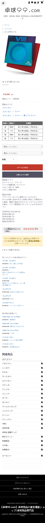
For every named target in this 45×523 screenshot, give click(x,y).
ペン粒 (12, 333)
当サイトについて (22, 477)
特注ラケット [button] (7, 437)
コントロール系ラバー (17, 305)
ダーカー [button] (5, 402)
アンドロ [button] (5, 389)
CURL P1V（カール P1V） (10, 330)
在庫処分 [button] (5, 450)
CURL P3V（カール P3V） (10, 323)
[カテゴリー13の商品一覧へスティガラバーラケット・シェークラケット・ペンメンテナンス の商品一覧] (42, 385)
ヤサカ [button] (4, 372)
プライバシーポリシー (22, 483)
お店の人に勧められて (17, 292)
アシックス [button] (6, 419)
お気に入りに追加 (22, 175)
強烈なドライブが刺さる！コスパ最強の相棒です (13, 284)
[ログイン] (34, 2)
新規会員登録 (34, 241)
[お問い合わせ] (37, 2)
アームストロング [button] (9, 407)
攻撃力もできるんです (17, 326)
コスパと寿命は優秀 (16, 340)
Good (11, 299)
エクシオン (8, 29)
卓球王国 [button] (5, 428)
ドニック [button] (5, 394)
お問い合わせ (22, 494)
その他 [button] (5, 445)
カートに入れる (22, 167)
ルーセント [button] (6, 456)
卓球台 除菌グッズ (9, 432)
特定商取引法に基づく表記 (22, 488)
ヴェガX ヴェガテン (9, 261)
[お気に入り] (31, 2)
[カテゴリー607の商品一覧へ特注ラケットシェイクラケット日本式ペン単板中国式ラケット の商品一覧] (42, 437)
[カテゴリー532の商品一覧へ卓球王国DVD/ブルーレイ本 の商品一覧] (42, 428)
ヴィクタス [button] (6, 376)
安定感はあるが (15, 347)
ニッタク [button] (5, 368)
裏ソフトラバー (30, 115)
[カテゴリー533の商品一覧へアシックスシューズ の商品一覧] (42, 419)
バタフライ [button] (6, 363)
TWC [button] (4, 424)
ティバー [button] (5, 415)
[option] (22, 54)
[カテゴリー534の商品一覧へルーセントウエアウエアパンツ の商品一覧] (42, 456)
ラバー (17, 111)
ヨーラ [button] (4, 398)
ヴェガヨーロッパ (8, 303)
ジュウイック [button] (7, 411)
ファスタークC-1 (7, 344)
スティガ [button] (5, 385)
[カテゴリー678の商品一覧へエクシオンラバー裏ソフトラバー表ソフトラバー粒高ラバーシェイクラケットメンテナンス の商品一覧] (42, 381)
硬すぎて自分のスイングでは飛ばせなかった (13, 273)
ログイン (26, 238)
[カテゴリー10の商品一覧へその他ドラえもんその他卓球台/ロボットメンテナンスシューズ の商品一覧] (42, 445)
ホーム (7, 25)
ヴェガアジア (6, 289)
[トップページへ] (22, 10)
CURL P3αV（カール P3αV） (11, 317)
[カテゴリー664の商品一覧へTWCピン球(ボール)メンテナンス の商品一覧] (42, 424)
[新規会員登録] (28, 2)
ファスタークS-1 (7, 337)
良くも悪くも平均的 (16, 263)
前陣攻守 (13, 319)
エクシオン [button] (6, 381)
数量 (4, 159)
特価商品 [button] (5, 441)
